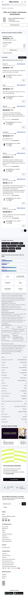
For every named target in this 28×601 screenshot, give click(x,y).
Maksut (3, 530)
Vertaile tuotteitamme (6, 539)
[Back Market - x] (9, 520)
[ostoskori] (25, 2)
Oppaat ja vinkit (5, 537)
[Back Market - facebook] (6, 520)
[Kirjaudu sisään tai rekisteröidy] (22, 2)
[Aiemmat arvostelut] (21, 230)
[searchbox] (15, 4)
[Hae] (3, 5)
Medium (4, 578)
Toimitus (4, 532)
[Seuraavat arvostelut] (25, 230)
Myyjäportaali (4, 528)
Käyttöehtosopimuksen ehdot (8, 562)
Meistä (3, 514)
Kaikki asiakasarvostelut (7, 541)
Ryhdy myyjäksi (5, 526)
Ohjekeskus (4, 535)
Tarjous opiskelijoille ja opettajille (8, 516)
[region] (14, 437)
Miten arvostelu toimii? (8, 52)
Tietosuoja (4, 557)
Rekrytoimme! (5, 518)
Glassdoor (4, 576)
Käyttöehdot (4, 553)
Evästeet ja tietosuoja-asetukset (8, 559)
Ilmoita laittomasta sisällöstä (7, 564)
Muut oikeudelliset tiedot (7, 561)
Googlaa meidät (10, 473)
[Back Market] (14, 1)
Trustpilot (4, 574)
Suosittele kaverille (6, 547)
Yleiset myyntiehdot (6, 555)
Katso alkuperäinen (15, 119)
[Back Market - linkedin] (3, 520)
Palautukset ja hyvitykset (7, 534)
